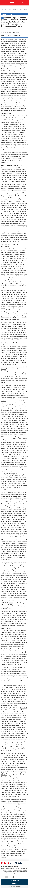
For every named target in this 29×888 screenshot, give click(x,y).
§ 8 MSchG (15, 32)
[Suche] (23, 2)
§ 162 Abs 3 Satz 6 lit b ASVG (9, 577)
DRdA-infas (4, 9)
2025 (10, 9)
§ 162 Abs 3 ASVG (6, 32)
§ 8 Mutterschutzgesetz (19, 49)
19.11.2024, (10, 35)
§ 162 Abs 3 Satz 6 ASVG (11, 75)
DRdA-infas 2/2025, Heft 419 (20, 9)
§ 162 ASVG (9, 454)
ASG (15, 306)
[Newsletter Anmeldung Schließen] (28, 844)
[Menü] (26, 2)
